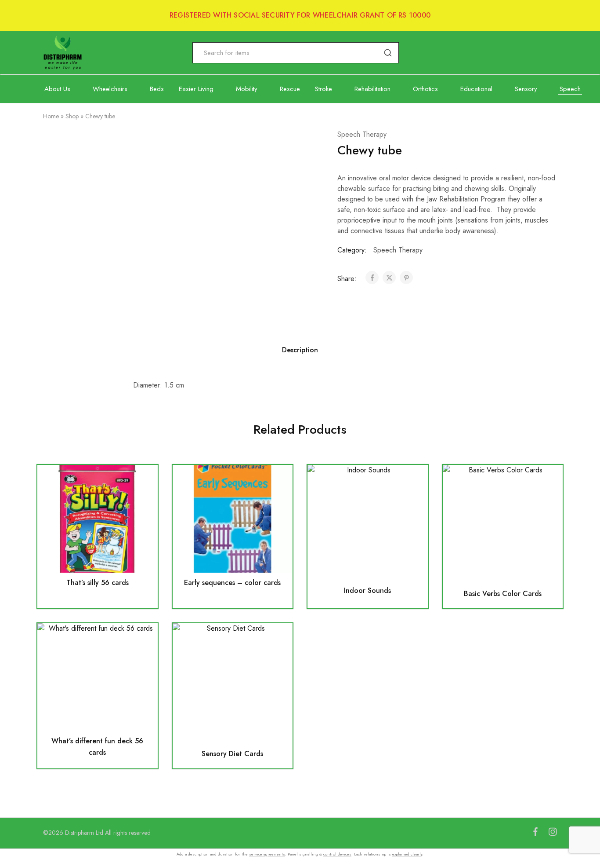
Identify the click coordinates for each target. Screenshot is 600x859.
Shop (72, 116)
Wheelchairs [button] (110, 89)
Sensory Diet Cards (232, 754)
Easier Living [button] (196, 89)
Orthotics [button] (425, 89)
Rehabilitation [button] (372, 89)
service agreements (267, 854)
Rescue (290, 89)
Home (51, 116)
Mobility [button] (246, 89)
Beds (157, 89)
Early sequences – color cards (232, 583)
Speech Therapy (362, 134)
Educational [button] (476, 89)
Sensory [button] (526, 89)
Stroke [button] (323, 89)
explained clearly (407, 854)
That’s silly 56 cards (97, 583)
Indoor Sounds (367, 590)
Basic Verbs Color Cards (503, 594)
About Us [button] (57, 89)
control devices (337, 854)
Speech (570, 89)
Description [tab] (300, 350)
